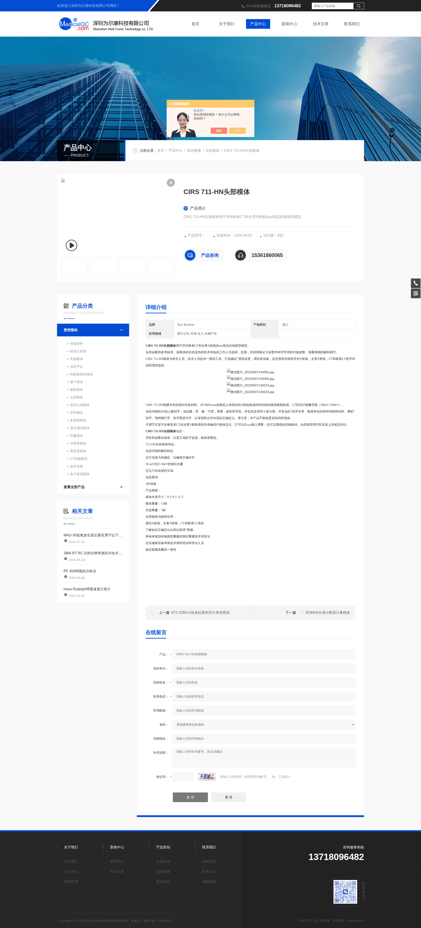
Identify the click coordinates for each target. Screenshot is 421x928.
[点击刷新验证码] (207, 776)
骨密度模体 (78, 451)
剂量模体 (76, 435)
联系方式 (209, 871)
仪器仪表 (163, 861)
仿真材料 (76, 343)
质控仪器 (163, 881)
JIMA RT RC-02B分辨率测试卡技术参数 (93, 553)
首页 (195, 24)
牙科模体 (76, 412)
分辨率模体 (78, 443)
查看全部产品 (74, 487)
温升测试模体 (80, 428)
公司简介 (71, 861)
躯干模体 (76, 382)
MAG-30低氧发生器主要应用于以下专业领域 (93, 535)
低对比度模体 (80, 405)
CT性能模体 (78, 458)
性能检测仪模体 (81, 374)
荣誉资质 (71, 881)
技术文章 (321, 24)
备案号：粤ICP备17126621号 (151, 921)
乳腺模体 (76, 359)
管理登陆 (338, 920)
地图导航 (209, 881)
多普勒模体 (78, 420)
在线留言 (209, 861)
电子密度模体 (80, 474)
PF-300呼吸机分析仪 (80, 571)
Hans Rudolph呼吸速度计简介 (87, 589)
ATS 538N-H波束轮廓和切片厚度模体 (200, 612)
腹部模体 (76, 389)
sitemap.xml (355, 920)
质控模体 (194, 150)
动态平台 (76, 366)
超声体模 (76, 466)
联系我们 (352, 24)
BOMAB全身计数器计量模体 (328, 612)
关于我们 (227, 24)
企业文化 (71, 871)
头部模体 (212, 150)
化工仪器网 (322, 920)
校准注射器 (78, 351)
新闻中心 (289, 24)
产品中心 (258, 24)
